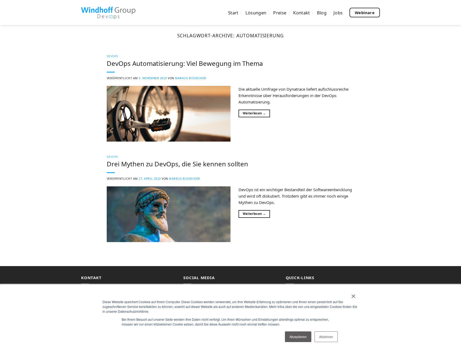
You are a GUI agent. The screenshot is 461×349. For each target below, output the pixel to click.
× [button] (353, 294)
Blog (322, 13)
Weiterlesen (254, 113)
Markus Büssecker (190, 78)
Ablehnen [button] (326, 336)
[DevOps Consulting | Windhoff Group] (108, 12)
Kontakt (301, 13)
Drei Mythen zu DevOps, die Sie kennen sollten (177, 163)
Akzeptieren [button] (298, 336)
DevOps (112, 56)
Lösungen (256, 13)
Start (233, 13)
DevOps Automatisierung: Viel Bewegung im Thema (185, 63)
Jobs (338, 13)
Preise (279, 13)
